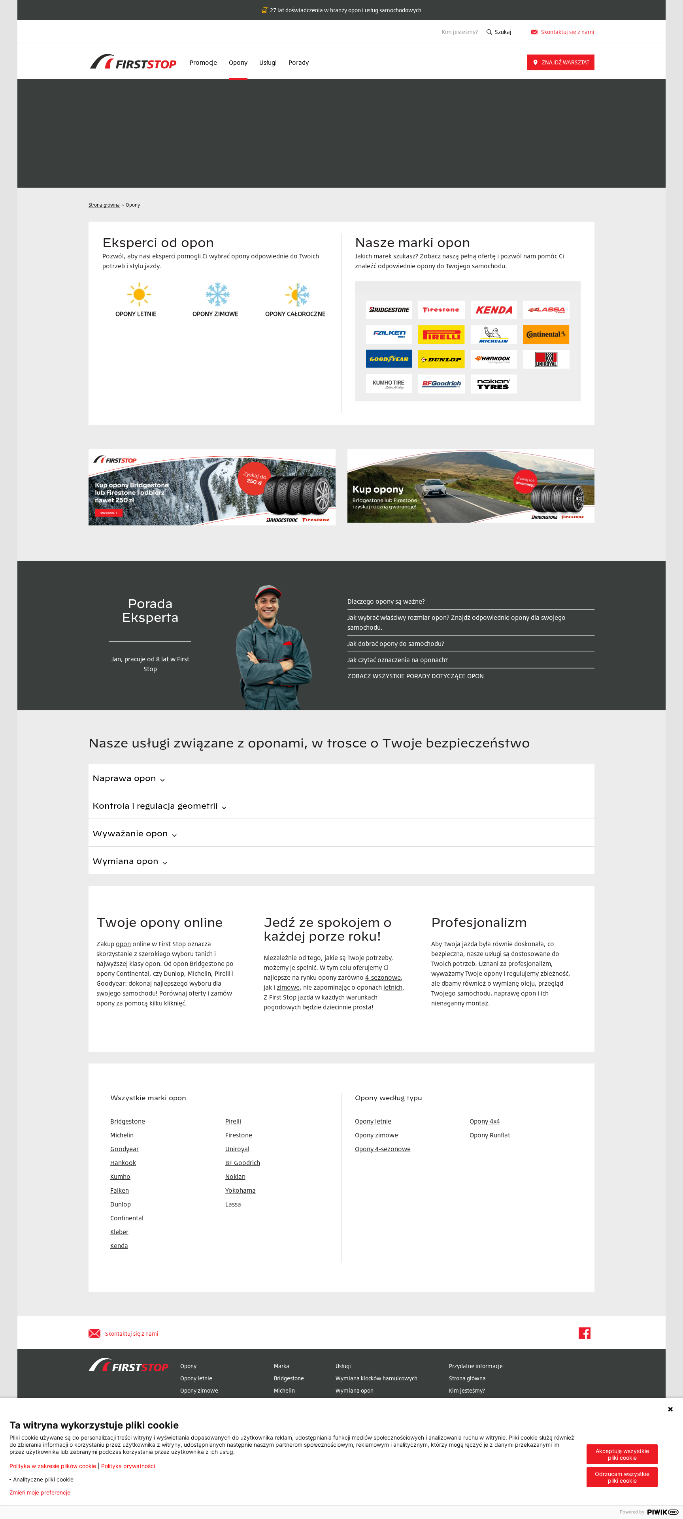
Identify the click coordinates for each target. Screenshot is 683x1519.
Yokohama (240, 1190)
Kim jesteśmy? (460, 31)
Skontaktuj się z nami (567, 31)
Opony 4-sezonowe (383, 1149)
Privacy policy (101, 1492)
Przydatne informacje (476, 1366)
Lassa (233, 1204)
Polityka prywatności (128, 1466)
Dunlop (120, 1204)
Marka (281, 1366)
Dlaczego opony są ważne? (386, 601)
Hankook (123, 1163)
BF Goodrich (242, 1163)
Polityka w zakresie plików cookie (52, 1466)
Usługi (268, 62)
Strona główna (467, 1378)
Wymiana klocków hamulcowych (376, 1378)
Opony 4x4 (485, 1121)
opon (123, 944)
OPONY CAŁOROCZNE (295, 314)
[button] (560, 62)
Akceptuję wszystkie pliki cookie (622, 1454)
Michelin (284, 1390)
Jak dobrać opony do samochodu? (395, 644)
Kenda (119, 1246)
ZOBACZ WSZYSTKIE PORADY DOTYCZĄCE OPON (415, 676)
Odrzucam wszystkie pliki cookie (622, 1477)
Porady (299, 62)
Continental (126, 1218)
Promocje (203, 62)
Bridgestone (289, 1378)
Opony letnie (373, 1121)
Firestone (238, 1135)
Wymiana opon (355, 1390)
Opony (238, 62)
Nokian (235, 1176)
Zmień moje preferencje (39, 1492)
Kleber (119, 1232)
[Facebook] (584, 1333)
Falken (119, 1190)
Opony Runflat (490, 1135)
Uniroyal (237, 1149)
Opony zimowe (376, 1135)
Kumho (120, 1176)
